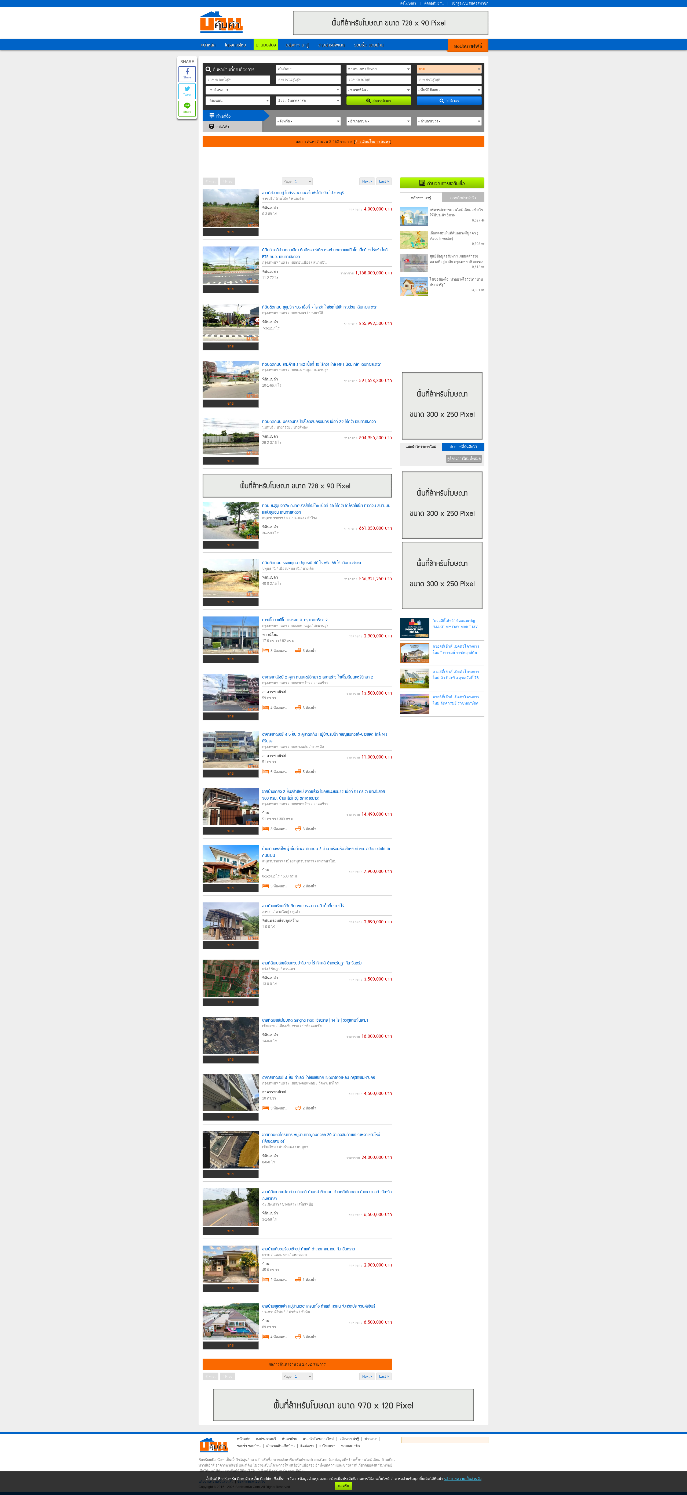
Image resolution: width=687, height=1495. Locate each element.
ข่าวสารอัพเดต (331, 44)
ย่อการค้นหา (381, 100)
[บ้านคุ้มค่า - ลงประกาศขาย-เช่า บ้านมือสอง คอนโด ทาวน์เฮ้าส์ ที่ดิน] (214, 1445)
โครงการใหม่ (235, 44)
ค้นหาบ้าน (289, 1439)
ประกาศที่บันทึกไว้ (463, 447)
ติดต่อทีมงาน (434, 3)
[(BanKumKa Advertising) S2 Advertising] (442, 540)
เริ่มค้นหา (451, 100)
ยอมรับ (343, 1486)
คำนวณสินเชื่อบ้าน (280, 1446)
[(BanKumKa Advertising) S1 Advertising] (442, 441)
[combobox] (273, 90)
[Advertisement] (343, 162)
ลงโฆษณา (408, 3)
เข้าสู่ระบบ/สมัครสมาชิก (470, 3)
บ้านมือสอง (266, 44)
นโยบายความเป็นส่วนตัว (462, 1479)
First (211, 181)
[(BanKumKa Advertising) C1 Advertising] (297, 496)
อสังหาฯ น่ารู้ (297, 44)
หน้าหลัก (208, 44)
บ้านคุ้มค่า (221, 22)
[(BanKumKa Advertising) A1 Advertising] (390, 34)
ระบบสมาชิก (350, 1446)
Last (383, 181)
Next (366, 181)
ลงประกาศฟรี (468, 45)
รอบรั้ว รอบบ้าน (368, 44)
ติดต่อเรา (307, 1446)
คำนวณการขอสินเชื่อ (445, 183)
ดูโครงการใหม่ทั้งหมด (464, 458)
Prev (228, 181)
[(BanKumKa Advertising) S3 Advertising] (442, 610)
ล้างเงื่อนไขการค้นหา (372, 141)
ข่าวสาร (370, 1439)
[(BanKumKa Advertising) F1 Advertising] (343, 1405)
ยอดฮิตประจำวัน (463, 197)
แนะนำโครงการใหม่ (420, 447)
